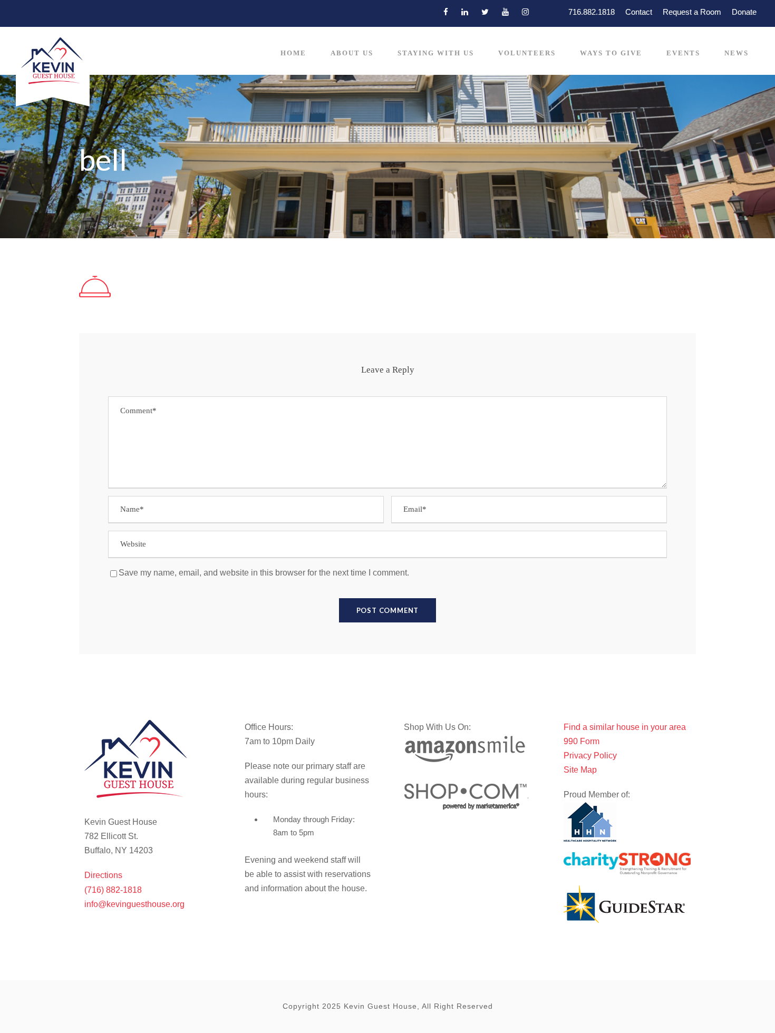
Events (683, 53)
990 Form (581, 741)
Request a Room (692, 11)
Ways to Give (611, 53)
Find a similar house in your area (625, 727)
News (736, 53)
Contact (638, 11)
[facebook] (445, 11)
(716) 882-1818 (113, 889)
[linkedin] (464, 11)
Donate (744, 11)
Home (293, 53)
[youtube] (505, 11)
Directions (103, 875)
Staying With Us (436, 53)
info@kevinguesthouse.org (134, 904)
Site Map (580, 769)
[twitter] (485, 11)
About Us (352, 53)
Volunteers (527, 53)
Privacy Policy (590, 755)
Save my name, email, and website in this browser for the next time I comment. (264, 572)
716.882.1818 (591, 11)
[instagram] (525, 11)
